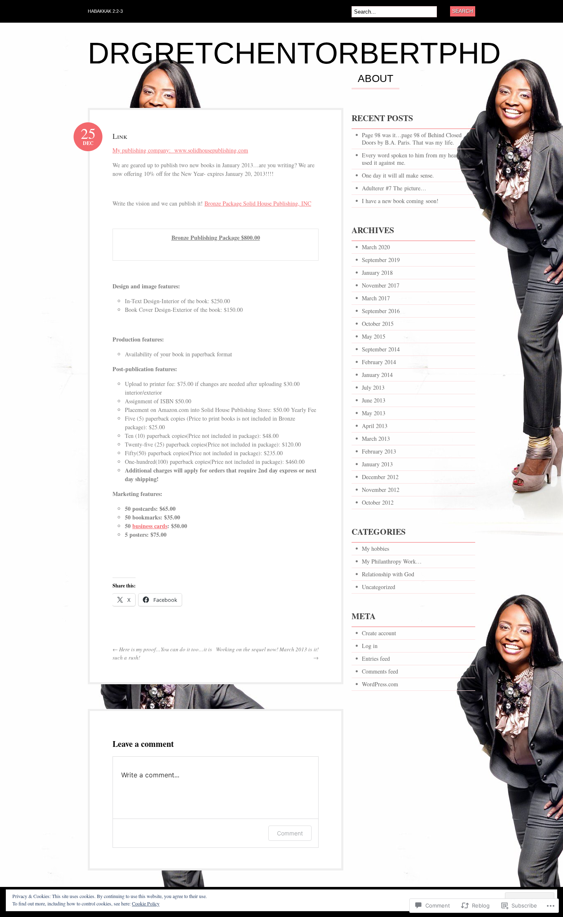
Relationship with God (388, 574)
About (375, 78)
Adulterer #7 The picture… (394, 188)
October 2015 (378, 324)
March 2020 (376, 247)
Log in (370, 646)
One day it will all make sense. (398, 175)
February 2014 (379, 362)
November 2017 (380, 285)
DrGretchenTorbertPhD (294, 53)
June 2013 (373, 400)
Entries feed (376, 658)
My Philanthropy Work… (392, 561)
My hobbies (375, 548)
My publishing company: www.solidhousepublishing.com (180, 150)
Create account (379, 633)
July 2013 (373, 387)
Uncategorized (378, 587)
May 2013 (373, 413)
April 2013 (374, 426)
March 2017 (376, 298)
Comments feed (380, 671)
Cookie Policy (146, 903)
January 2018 (377, 272)
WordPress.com (380, 684)
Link (120, 136)
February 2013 (379, 451)
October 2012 (378, 502)
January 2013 (377, 464)
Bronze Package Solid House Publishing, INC (257, 203)
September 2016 (381, 311)
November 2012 (380, 490)
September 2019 (381, 260)
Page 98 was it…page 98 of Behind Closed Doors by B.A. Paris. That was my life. (412, 138)
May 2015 (373, 336)
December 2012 (380, 477)
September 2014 (381, 349)
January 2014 (377, 375)
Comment (290, 833)
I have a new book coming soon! (400, 201)
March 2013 (376, 438)
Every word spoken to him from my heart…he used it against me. (416, 158)
